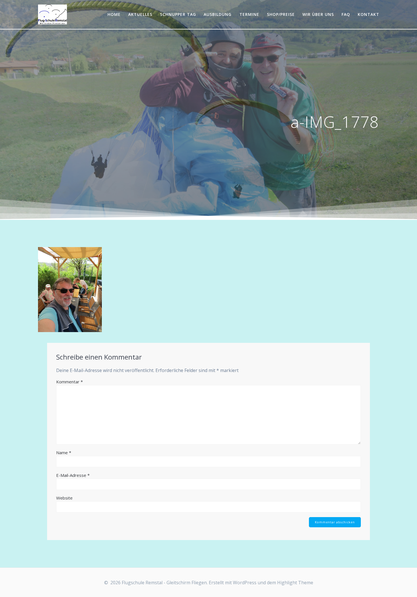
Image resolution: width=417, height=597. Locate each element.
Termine (249, 14)
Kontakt (368, 14)
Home (114, 14)
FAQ (346, 14)
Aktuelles (140, 14)
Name (63, 452)
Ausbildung (217, 14)
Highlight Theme (295, 582)
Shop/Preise (281, 14)
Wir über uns (318, 14)
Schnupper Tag (178, 14)
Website (64, 498)
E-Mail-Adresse (73, 475)
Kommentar (69, 381)
